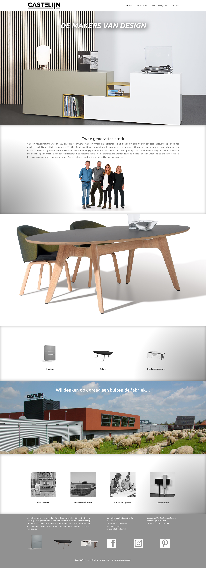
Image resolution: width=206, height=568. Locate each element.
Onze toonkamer (83, 502)
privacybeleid (105, 560)
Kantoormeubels (156, 369)
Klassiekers (43, 502)
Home (129, 6)
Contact (175, 6)
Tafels (102, 369)
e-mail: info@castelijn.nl (116, 529)
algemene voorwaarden (121, 560)
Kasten (50, 369)
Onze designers (122, 502)
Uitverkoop (163, 502)
